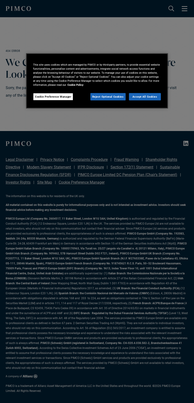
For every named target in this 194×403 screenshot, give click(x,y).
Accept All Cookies (144, 96)
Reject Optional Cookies (108, 96)
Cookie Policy (75, 84)
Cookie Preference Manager (53, 96)
